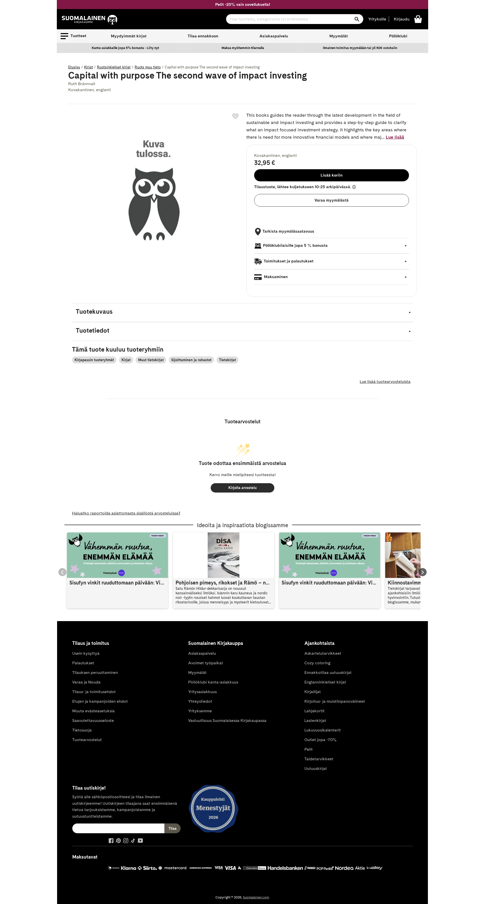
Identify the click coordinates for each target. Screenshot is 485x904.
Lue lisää (395, 137)
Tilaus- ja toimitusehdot (94, 691)
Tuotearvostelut (87, 739)
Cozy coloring (317, 663)
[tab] (242, 312)
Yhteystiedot (200, 701)
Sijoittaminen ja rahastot (191, 360)
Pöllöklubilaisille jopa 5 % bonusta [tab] (295, 245)
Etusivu (74, 67)
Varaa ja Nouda (86, 682)
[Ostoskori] (418, 18)
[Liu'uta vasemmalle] (62, 572)
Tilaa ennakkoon (203, 36)
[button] (73, 36)
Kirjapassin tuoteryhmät (94, 360)
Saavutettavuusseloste (93, 720)
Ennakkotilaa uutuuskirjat (328, 672)
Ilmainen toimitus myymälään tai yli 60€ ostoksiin (360, 48)
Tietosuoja (82, 730)
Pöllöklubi (398, 36)
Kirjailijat (312, 691)
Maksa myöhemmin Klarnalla (243, 48)
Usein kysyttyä (86, 653)
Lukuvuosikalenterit (322, 730)
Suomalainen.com (256, 897)
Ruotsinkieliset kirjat (114, 67)
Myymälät (338, 36)
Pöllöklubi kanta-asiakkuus (213, 682)
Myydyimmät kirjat (129, 36)
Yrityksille (377, 19)
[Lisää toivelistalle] (235, 116)
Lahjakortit (314, 710)
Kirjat (88, 67)
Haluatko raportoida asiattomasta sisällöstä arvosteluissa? (126, 513)
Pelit (308, 749)
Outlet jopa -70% (320, 739)
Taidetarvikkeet (318, 758)
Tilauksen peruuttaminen (95, 672)
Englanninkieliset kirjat (325, 682)
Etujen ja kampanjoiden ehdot (100, 701)
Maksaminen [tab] (275, 276)
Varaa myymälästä (331, 200)
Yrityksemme (200, 710)
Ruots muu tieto (148, 67)
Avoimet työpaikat (205, 663)
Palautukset (83, 663)
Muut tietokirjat (151, 360)
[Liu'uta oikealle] (423, 572)
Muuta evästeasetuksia (93, 710)
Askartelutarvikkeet (322, 653)
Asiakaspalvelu (273, 36)
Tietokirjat (227, 360)
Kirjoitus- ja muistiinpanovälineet (334, 701)
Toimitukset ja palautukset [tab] (288, 261)
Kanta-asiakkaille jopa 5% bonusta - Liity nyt (125, 48)
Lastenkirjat (315, 720)
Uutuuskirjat (315, 768)
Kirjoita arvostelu (242, 488)
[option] (125, 48)
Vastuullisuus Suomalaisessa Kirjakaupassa (227, 720)
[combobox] (294, 19)
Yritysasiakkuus (202, 691)
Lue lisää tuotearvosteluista (385, 381)
